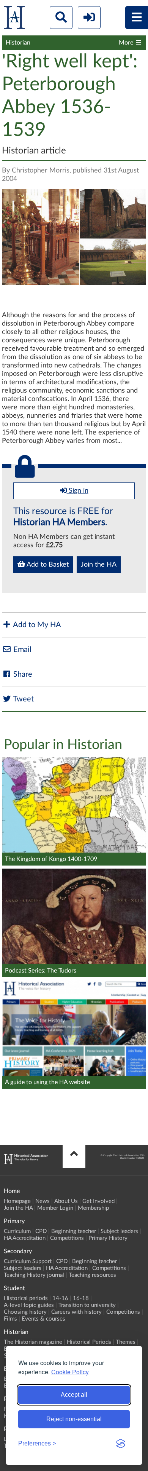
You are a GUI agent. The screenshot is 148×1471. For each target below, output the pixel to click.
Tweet (22, 699)
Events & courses (43, 1319)
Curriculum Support (28, 1261)
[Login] (89, 17)
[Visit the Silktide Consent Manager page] (121, 1443)
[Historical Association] (14, 19)
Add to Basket (47, 564)
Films (10, 1319)
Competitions (67, 1238)
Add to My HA (36, 625)
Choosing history (25, 1312)
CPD (41, 1231)
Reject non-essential (74, 1419)
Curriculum (17, 1231)
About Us (66, 1201)
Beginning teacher (73, 1231)
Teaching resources (92, 1275)
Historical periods (26, 1298)
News (42, 1201)
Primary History (108, 1238)
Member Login (55, 1208)
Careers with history (76, 1312)
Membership (93, 1208)
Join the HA (99, 564)
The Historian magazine (33, 1342)
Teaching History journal (34, 1275)
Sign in (77, 490)
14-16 (60, 1298)
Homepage (17, 1201)
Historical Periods (89, 1342)
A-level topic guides (29, 1305)
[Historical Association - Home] (26, 1162)
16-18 (81, 1298)
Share (21, 674)
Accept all (74, 1394)
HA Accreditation (25, 1238)
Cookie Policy (70, 1371)
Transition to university (87, 1305)
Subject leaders (119, 1231)
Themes (125, 1342)
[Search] (61, 17)
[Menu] (136, 17)
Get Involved (98, 1201)
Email (21, 649)
